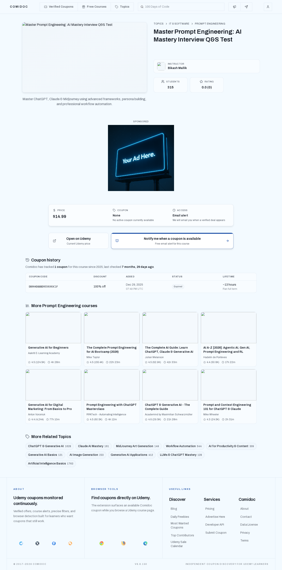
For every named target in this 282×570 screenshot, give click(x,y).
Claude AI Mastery (93, 446)
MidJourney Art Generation (137, 446)
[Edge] (145, 543)
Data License (249, 524)
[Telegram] (20, 543)
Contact (246, 516)
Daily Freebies (180, 516)
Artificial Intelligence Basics (50, 463)
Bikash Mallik (177, 68)
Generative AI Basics (45, 454)
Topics (159, 23)
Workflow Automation (184, 446)
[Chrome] (101, 543)
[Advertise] (235, 7)
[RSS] (70, 543)
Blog (174, 508)
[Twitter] (37, 543)
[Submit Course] (246, 7)
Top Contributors (182, 535)
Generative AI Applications (132, 454)
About (244, 508)
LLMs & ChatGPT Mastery (181, 454)
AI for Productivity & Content (231, 446)
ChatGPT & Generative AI (49, 446)
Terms (244, 540)
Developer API (214, 524)
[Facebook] (53, 543)
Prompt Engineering (210, 23)
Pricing (209, 508)
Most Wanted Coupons (180, 525)
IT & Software (179, 23)
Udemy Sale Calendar (178, 544)
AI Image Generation (87, 454)
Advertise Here (215, 516)
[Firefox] (123, 543)
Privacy (245, 532)
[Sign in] (268, 7)
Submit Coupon (215, 532)
